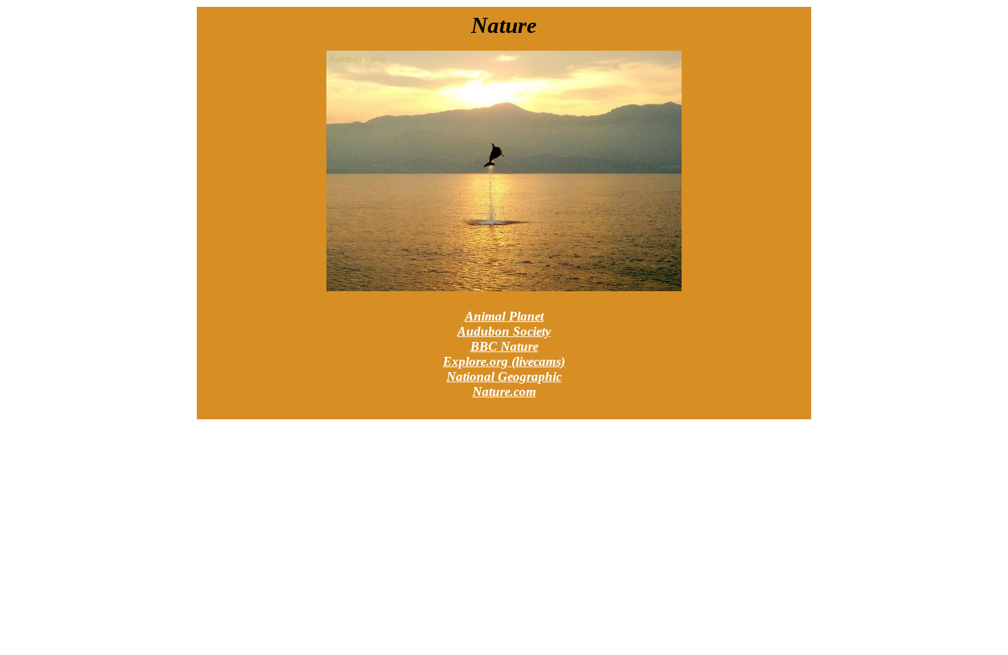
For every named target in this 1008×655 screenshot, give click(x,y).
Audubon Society (504, 331)
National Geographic (504, 376)
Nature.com (504, 391)
